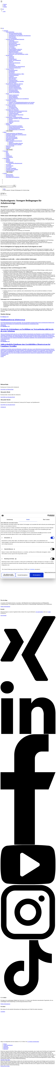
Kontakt (5, 6)
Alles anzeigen (9, 130)
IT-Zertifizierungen (13, 107)
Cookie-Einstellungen (8, 1045)
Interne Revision (12, 78)
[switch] (52, 549)
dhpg (4, 189)
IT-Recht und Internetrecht (14, 62)
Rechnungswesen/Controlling (15, 144)
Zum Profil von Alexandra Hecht (8, 397)
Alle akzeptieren (36, 575)
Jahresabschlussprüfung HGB (15, 33)
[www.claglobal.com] (28, 1039)
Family (9, 123)
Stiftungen (11, 122)
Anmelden (3, 1011)
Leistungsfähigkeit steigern (14, 85)
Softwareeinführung (13, 96)
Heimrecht (11, 61)
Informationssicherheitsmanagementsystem (18, 111)
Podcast (5, 4)
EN (3, 9)
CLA (8, 167)
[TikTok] (28, 994)
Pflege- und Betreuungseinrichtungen (14, 140)
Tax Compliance (12, 48)
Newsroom (5, 151)
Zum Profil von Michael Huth (7, 389)
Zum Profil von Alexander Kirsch (8, 404)
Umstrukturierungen (13, 80)
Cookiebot (32, 569)
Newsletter (11, 168)
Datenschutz (47, 572)
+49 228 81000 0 (39, 611)
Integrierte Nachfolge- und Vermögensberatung (19, 118)
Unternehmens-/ (14, 117)
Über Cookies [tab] (46, 519)
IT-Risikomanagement (13, 113)
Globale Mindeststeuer (13, 41)
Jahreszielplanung (12, 82)
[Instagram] (28, 939)
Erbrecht (10, 119)
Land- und (11, 137)
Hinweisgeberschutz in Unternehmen (17, 129)
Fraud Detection (12, 36)
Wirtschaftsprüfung (10, 31)
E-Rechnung (11, 40)
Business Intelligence (13, 97)
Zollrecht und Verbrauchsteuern (15, 52)
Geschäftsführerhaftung (14, 91)
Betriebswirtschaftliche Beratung (16, 143)
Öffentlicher (10, 139)
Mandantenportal (9, 162)
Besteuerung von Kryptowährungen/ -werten (18, 54)
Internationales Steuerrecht (14, 44)
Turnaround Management (14, 86)
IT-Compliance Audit (13, 108)
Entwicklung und (12, 177)
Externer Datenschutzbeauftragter (16, 127)
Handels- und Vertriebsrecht (15, 60)
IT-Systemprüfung (13, 38)
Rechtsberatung (9, 55)
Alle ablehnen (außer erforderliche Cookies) (8, 575)
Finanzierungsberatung (14, 75)
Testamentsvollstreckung (14, 120)
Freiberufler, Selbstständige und (16, 134)
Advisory (10, 69)
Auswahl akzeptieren (23, 575)
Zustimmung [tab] (10, 519)
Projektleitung (12, 71)
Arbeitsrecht (11, 56)
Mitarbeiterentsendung (13, 51)
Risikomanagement (13, 77)
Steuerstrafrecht (12, 65)
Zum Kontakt (3, 615)
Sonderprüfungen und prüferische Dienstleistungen (20, 35)
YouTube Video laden (5, 1059)
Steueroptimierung (13, 43)
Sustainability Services (11, 99)
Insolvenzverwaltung (13, 90)
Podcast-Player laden (5, 1066)
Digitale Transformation (14, 94)
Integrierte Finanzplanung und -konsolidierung (19, 98)
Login (4, 11)
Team (4, 5)
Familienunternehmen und (14, 133)
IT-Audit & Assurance (11, 104)
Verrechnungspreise (13, 45)
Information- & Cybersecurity (12, 109)
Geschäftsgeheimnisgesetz (14, 128)
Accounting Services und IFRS (15, 34)
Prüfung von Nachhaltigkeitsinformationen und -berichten (21, 103)
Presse (7, 153)
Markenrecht (11, 64)
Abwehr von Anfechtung (14, 92)
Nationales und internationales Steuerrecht (15, 39)
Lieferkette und (12, 169)
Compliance (11, 76)
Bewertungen (12, 72)
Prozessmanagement (13, 70)
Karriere (5, 173)
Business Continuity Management (16, 114)
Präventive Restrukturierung (15, 87)
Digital (7, 93)
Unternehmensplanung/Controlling (16, 81)
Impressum (52, 572)
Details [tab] (28, 519)
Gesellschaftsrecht (13, 59)
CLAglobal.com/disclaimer (33, 1041)
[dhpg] (28, 27)
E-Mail (49, 611)
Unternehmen (6, 158)
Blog (7, 152)
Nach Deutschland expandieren (15, 125)
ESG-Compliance (12, 101)
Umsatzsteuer (12, 46)
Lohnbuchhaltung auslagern (15, 50)
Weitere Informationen (5, 606)
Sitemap (5, 1043)
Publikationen (9, 155)
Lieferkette (5, 1046)
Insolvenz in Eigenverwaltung (15, 88)
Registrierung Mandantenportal (15, 163)
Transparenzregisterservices (15, 67)
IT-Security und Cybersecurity (15, 112)
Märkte (4, 132)
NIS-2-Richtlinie (12, 116)
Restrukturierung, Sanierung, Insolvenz (14, 83)
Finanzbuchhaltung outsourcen (15, 49)
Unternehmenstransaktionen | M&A (16, 73)
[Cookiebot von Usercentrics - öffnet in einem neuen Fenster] (48, 516)
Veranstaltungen (9, 157)
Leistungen (5, 30)
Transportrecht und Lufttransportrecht (17, 66)
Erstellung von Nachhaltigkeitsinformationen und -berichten (21, 102)
